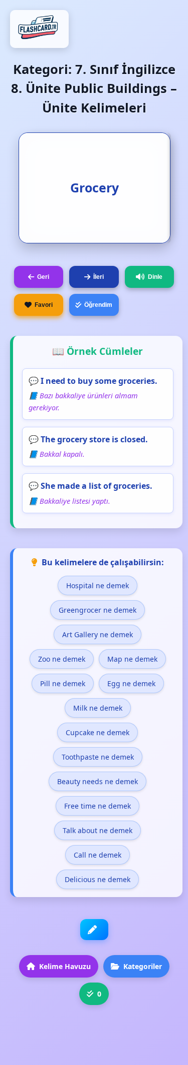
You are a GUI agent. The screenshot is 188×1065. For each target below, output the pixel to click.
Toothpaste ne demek (98, 757)
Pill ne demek (62, 683)
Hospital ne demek (97, 585)
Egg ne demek (131, 683)
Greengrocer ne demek (97, 610)
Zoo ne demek (61, 659)
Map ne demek (132, 659)
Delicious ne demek (97, 879)
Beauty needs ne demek (97, 781)
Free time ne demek (97, 806)
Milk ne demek (97, 708)
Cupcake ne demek (97, 732)
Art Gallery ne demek (97, 634)
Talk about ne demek (97, 830)
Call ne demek (97, 855)
